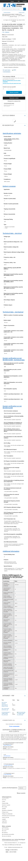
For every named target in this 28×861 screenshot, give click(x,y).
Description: (4, 43)
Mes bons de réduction (6, 836)
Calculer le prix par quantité (9, 86)
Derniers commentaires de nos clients (14, 730)
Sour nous (4, 799)
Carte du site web (5, 817)
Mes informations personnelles (8, 834)
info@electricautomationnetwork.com (15, 847)
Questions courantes (6, 805)
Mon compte (4, 806)
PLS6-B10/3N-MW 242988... (9, 103)
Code (3, 36)
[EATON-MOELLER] (14, 5)
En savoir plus (6, 70)
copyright (4, 819)
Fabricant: (4, 41)
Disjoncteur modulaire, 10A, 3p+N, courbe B (9, 106)
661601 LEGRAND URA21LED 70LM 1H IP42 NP (15, 777)
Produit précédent (7, 12)
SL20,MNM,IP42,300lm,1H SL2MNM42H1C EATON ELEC (16, 768)
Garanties (4, 808)
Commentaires (6, 71)
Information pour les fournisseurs (8, 815)
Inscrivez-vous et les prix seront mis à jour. (12, 83)
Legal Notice (4, 821)
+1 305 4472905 (11, 852)
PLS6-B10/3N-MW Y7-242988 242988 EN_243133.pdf (6, 713)
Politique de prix (5, 812)
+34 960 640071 (12, 849)
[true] (24, 9)
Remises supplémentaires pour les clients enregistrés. (11, 81)
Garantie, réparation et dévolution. (11, 67)
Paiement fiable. (5, 803)
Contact (3, 801)
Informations (4, 822)
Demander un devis (14, 98)
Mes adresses (5, 832)
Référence (4, 34)
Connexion (25, 1)
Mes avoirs (4, 830)
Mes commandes (5, 829)
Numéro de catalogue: (6, 39)
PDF (14, 70)
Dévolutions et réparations (7, 810)
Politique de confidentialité (7, 813)
